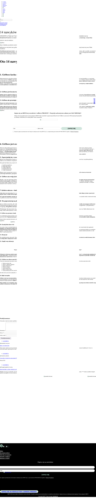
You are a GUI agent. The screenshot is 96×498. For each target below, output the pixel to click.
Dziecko (4, 4)
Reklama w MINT (5, 458)
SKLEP (94, 101)
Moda (4, 11)
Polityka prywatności (5, 454)
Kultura (4, 10)
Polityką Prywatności (74, 131)
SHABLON (55, 496)
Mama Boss (5, 5)
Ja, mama (4, 1)
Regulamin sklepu (5, 453)
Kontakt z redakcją (5, 456)
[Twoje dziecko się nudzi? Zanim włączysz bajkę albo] (41, 395)
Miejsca (4, 6)
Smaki (4, 12)
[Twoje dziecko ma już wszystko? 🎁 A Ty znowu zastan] (22, 398)
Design (4, 8)
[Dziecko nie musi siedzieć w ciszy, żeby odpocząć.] (78, 391)
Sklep (1, 451)
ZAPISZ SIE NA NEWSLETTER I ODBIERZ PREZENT (19, 491)
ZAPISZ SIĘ (71, 128)
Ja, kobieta (4, 2)
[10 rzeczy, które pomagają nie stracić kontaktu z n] (60, 402)
